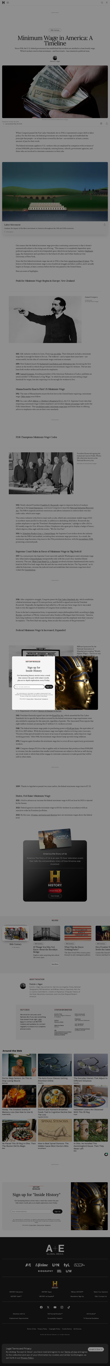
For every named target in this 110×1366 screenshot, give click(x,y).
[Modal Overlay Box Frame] (55, 683)
